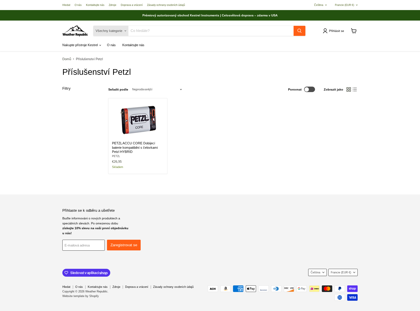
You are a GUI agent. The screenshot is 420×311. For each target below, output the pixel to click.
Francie (344, 5)
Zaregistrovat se (123, 245)
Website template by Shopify (80, 296)
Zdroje (112, 5)
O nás (78, 5)
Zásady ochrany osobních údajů (166, 5)
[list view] (355, 89)
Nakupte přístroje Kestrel (80, 45)
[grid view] (349, 89)
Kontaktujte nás (95, 5)
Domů (66, 59)
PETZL (116, 156)
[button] (334, 30)
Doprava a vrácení (132, 5)
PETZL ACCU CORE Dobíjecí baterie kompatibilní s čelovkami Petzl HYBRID (135, 147)
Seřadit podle (118, 89)
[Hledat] (299, 31)
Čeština (318, 5)
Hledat (66, 5)
